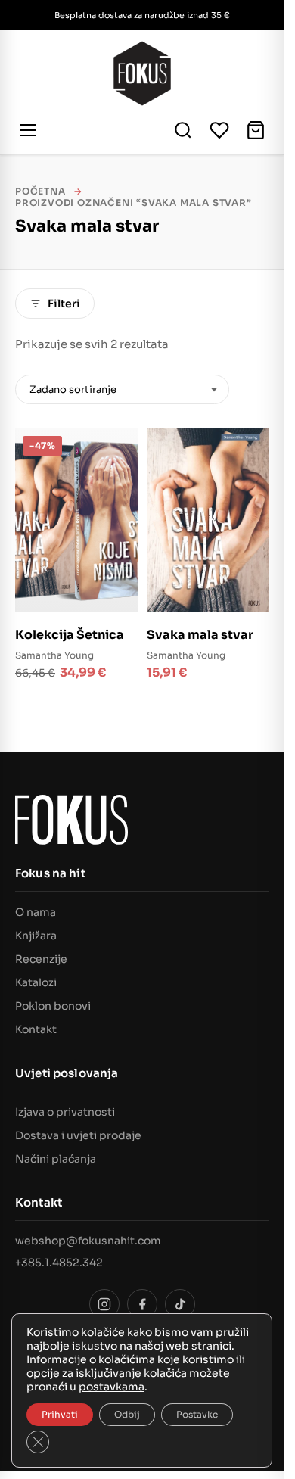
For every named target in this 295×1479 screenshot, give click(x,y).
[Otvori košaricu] (256, 130)
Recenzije (41, 959)
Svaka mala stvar (200, 635)
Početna (40, 191)
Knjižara (36, 935)
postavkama (111, 1386)
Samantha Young (54, 655)
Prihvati (60, 1414)
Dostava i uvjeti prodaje (78, 1135)
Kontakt (36, 1029)
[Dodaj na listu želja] (117, 449)
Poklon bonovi (53, 1006)
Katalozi (36, 982)
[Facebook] (142, 1304)
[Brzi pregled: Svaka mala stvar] (248, 481)
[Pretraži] (183, 130)
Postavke (197, 1414)
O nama (35, 912)
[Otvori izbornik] (30, 130)
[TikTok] (180, 1304)
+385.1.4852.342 (59, 1262)
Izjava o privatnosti (65, 1112)
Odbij (127, 1414)
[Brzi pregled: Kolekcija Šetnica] (117, 481)
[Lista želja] (219, 130)
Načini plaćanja (55, 1159)
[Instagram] (104, 1304)
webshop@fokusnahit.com (88, 1240)
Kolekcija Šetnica (69, 635)
